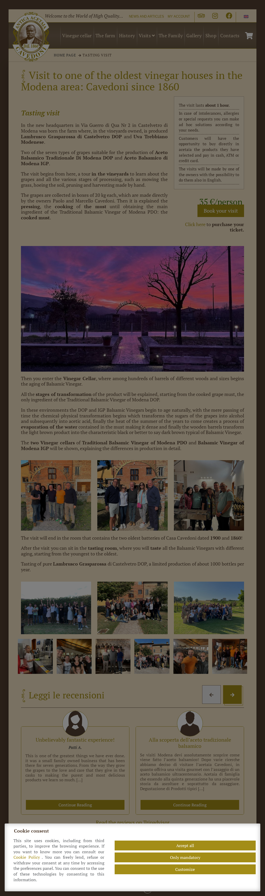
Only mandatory (185, 857)
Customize (185, 869)
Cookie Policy (27, 857)
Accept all (185, 845)
